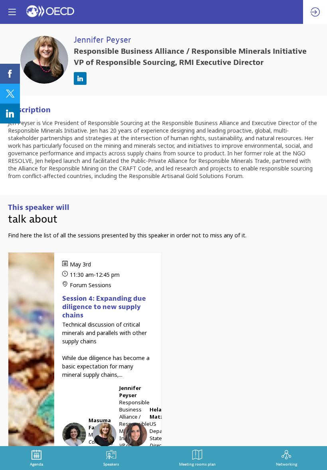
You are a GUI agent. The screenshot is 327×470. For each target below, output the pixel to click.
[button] (12, 12)
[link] (10, 74)
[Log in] (315, 12)
